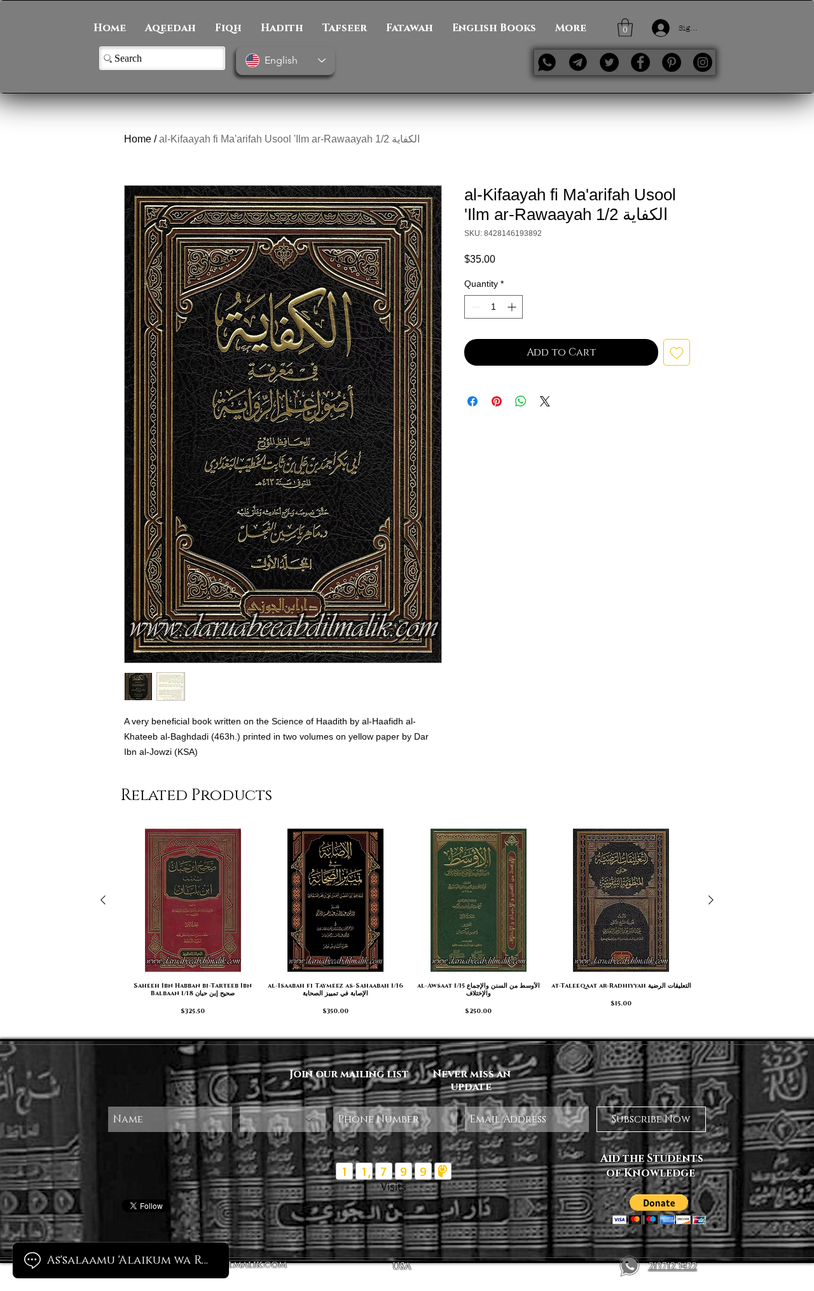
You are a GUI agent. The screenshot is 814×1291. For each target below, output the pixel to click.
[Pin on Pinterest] (496, 401)
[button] (625, 27)
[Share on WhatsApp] (520, 401)
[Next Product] (711, 900)
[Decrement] (474, 307)
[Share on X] (545, 401)
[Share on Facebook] (472, 401)
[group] (407, 928)
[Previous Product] (103, 900)
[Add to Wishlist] (676, 352)
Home (137, 139)
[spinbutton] (493, 307)
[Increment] (513, 307)
